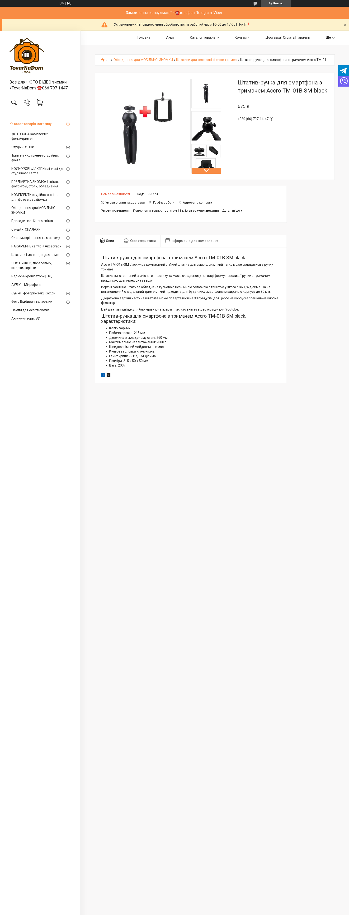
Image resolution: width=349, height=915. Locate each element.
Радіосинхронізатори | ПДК (32, 276)
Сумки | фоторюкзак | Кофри (33, 293)
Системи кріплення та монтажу (35, 238)
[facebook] (103, 376)
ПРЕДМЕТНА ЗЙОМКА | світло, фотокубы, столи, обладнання (35, 184)
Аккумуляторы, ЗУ (25, 318)
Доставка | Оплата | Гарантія (287, 37)
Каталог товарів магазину (30, 124)
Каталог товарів (202, 37)
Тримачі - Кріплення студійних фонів (35, 157)
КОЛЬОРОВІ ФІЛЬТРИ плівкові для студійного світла (38, 171)
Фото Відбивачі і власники (31, 301)
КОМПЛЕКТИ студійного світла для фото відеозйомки (35, 197)
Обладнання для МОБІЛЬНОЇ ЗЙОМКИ (34, 210)
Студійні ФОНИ (22, 147)
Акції (170, 37)
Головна (143, 37)
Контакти (242, 37)
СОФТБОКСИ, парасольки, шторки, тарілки (31, 265)
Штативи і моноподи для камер (36, 255)
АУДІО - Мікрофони (26, 285)
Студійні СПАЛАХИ (26, 229)
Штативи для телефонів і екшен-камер (206, 60)
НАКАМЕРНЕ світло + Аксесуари (36, 246)
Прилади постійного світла (32, 221)
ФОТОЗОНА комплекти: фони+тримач (29, 136)
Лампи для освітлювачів (30, 310)
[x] (108, 376)
